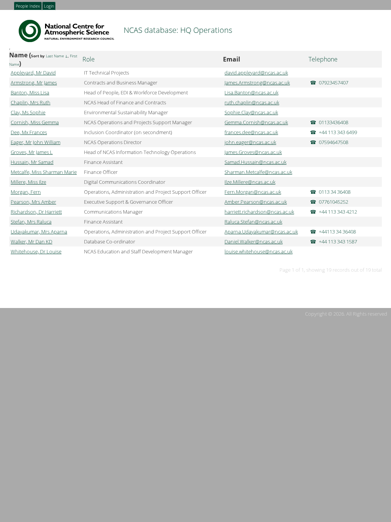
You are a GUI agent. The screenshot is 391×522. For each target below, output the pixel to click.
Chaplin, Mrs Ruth (30, 102)
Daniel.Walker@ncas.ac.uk (254, 241)
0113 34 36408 (335, 191)
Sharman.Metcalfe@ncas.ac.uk (258, 172)
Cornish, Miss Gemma (35, 122)
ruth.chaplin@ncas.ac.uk (252, 102)
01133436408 (333, 122)
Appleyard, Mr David (33, 72)
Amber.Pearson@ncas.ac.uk (256, 201)
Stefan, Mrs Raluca (31, 221)
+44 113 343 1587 (338, 241)
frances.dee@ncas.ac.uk (251, 132)
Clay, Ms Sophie (28, 112)
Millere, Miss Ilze (28, 181)
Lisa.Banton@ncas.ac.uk (251, 92)
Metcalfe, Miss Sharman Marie (44, 172)
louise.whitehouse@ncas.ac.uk (258, 251)
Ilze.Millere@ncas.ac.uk (250, 181)
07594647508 (333, 142)
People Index (28, 6)
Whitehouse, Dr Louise (36, 251)
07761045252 (333, 201)
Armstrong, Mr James (34, 82)
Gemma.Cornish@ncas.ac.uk (256, 122)
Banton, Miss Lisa (30, 92)
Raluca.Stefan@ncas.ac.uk (253, 221)
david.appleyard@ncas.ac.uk (256, 72)
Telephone (323, 59)
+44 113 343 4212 (338, 211)
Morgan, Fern (26, 191)
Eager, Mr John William (35, 142)
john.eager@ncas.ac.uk (250, 142)
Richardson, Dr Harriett (36, 211)
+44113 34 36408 (337, 231)
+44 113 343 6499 (338, 132)
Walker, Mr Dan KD (31, 241)
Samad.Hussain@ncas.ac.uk (255, 162)
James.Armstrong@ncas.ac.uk (257, 82)
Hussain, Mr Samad (32, 162)
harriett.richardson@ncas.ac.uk (259, 211)
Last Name (55, 55)
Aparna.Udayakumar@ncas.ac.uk (261, 231)
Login (49, 6)
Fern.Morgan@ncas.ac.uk (253, 191)
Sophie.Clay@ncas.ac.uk (251, 112)
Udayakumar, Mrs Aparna (39, 231)
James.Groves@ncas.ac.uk (253, 152)
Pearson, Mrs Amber (33, 201)
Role (88, 59)
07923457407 (333, 82)
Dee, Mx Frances (29, 132)
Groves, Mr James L (32, 152)
